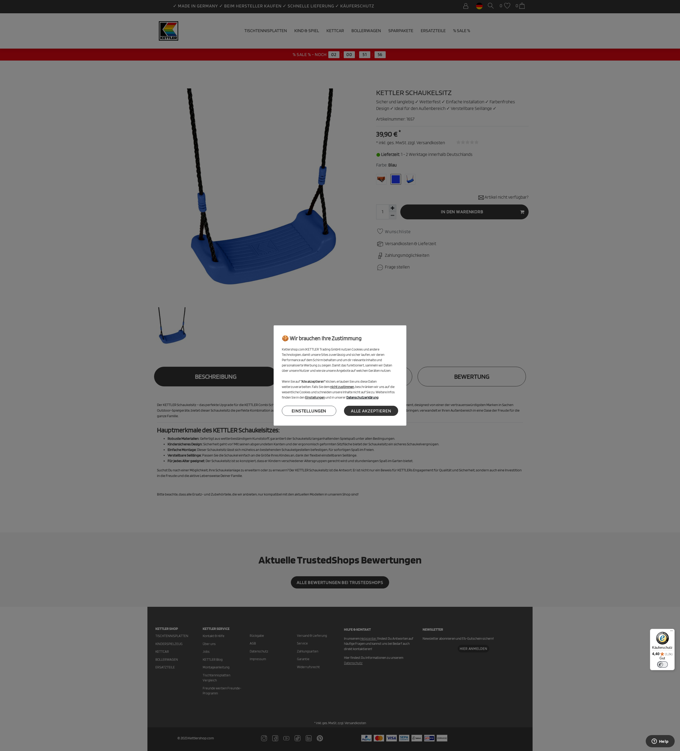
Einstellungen (309, 410)
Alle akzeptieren (371, 410)
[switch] (662, 664)
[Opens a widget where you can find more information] (660, 741)
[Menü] (671, 632)
